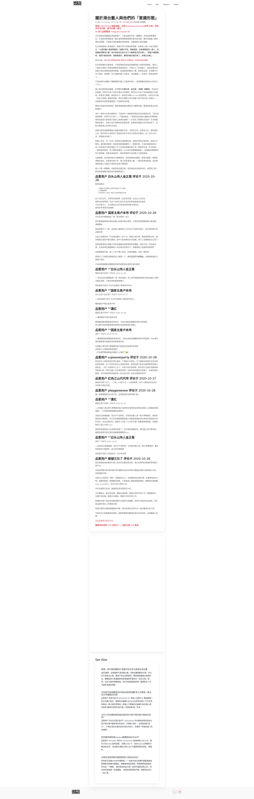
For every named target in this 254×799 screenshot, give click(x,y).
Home (149, 4)
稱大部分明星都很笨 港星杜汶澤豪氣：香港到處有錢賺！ (126, 60)
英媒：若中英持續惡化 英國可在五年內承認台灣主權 (124, 669)
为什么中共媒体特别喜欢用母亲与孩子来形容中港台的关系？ (126, 716)
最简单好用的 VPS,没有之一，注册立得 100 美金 (117, 525)
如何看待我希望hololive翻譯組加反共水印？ (120, 737)
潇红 (98, 22)
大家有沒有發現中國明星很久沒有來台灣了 (120, 757)
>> (96, 278)
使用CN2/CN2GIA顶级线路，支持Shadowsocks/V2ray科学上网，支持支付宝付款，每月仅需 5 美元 (127, 27)
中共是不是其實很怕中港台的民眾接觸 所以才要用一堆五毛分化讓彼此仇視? (126, 693)
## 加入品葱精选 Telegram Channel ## (112, 31)
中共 (124, 22)
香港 (127, 22)
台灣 (131, 22)
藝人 (121, 22)
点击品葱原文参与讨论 (104, 521)
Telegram (166, 4)
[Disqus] (127, 569)
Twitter (175, 4)
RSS (157, 4)
